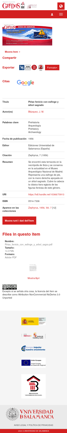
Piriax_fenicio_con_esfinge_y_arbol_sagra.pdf (28, 244)
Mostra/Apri (34, 278)
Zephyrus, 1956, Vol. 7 (40, 207)
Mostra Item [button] (12, 51)
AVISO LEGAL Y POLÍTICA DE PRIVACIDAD (33, 425)
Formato (51, 67)
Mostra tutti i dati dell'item (19, 220)
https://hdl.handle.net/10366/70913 (46, 194)
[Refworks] (34, 67)
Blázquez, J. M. (36, 111)
